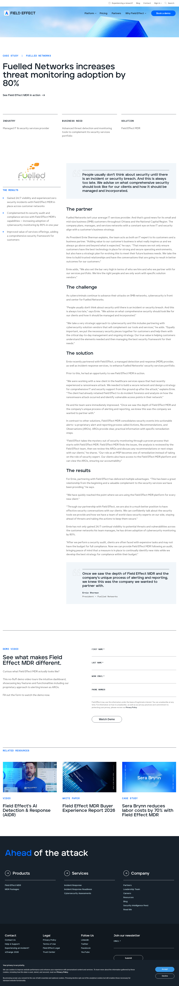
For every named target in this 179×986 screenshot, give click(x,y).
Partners (116, 13)
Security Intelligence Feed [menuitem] (135, 906)
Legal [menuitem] (46, 935)
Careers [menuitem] (127, 893)
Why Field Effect (134, 13)
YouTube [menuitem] (85, 952)
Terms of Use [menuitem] (49, 944)
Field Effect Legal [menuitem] (51, 948)
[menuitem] (30, 875)
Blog (138, 3)
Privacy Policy (62, 972)
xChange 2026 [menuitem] (12, 952)
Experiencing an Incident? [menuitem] (17, 948)
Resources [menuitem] (128, 897)
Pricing (103, 13)
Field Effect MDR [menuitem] (13, 885)
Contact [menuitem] (10, 935)
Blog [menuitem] (125, 902)
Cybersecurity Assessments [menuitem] (77, 893)
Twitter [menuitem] (84, 944)
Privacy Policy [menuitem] (49, 940)
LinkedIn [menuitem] (85, 940)
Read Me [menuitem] (127, 910)
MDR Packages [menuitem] (12, 889)
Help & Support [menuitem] (12, 944)
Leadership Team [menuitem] (131, 889)
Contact (147, 3)
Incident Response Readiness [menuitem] (78, 889)
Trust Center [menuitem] (49, 952)
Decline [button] (165, 976)
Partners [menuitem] (127, 885)
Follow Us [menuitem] (87, 935)
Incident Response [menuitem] (73, 885)
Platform (89, 13)
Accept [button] (165, 969)
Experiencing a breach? (122, 3)
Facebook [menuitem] (86, 948)
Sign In (157, 3)
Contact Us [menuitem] (10, 940)
